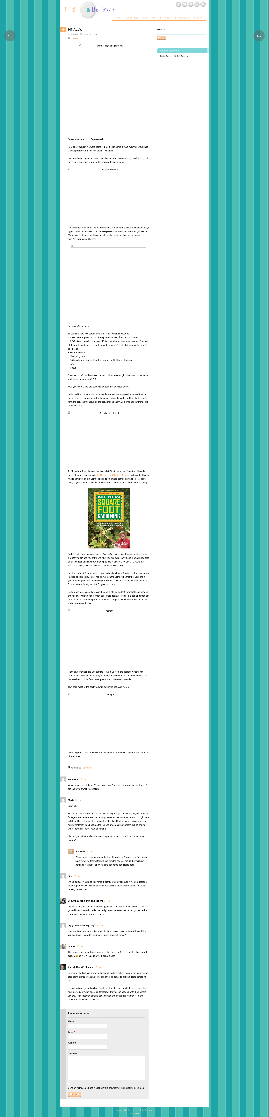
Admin (134, 1113)
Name (71, 1021)
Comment (72, 1053)
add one (87, 767)
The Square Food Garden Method (112, 475)
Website (72, 1042)
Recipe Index (132, 17)
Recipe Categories (167, 56)
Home (119, 17)
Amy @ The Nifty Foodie (80, 967)
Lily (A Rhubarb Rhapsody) (81, 925)
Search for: (161, 29)
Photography (165, 17)
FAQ (153, 17)
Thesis (150, 1110)
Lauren (71, 946)
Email (71, 1032)
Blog (144, 17)
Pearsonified (136, 1110)
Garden (75, 38)
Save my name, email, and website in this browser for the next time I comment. (106, 1088)
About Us (197, 17)
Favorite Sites (182, 17)
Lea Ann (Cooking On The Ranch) (85, 900)
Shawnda (80, 851)
